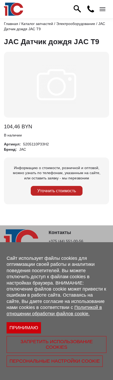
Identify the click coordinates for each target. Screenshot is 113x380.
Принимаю (23, 327)
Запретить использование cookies (56, 344)
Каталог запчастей (37, 24)
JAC (22, 149)
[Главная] (13, 9)
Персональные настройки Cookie (54, 361)
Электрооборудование (75, 24)
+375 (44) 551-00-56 (66, 241)
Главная (11, 24)
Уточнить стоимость (56, 191)
